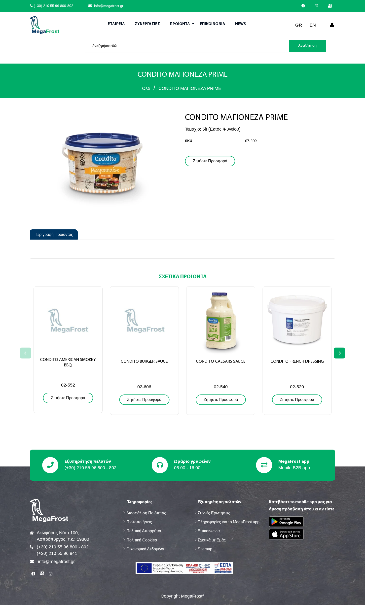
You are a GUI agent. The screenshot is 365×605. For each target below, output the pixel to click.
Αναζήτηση (307, 46)
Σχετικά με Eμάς (212, 540)
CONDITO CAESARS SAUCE (221, 361)
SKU (188, 141)
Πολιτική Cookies (141, 540)
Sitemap (205, 549)
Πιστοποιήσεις (139, 522)
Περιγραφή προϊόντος (54, 234)
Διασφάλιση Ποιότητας (146, 513)
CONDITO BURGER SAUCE (144, 361)
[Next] (339, 353)
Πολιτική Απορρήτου (144, 531)
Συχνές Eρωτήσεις (214, 513)
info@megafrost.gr (108, 6)
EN (313, 25)
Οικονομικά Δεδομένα (145, 549)
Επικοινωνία (209, 531)
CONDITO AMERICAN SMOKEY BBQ (68, 363)
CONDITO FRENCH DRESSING (297, 361)
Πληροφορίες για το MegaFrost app (228, 522)
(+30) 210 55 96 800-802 (53, 6)
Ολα (146, 88)
